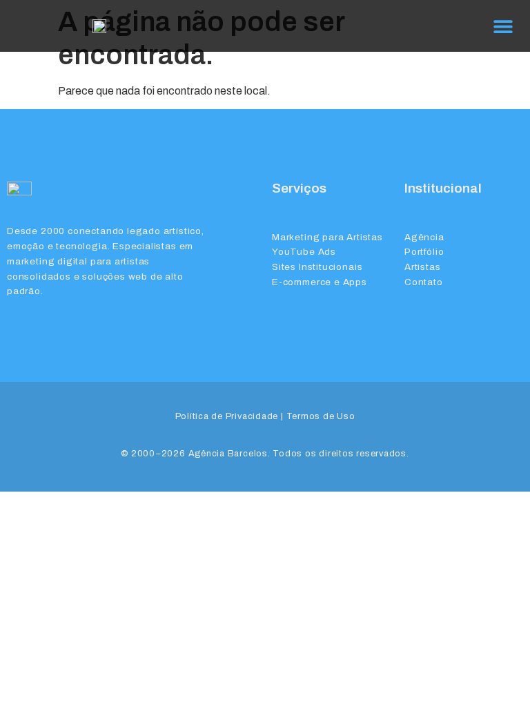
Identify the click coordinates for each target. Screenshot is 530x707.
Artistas (422, 267)
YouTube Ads (304, 251)
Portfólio (424, 251)
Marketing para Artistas (327, 237)
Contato (423, 282)
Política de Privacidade (227, 416)
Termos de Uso (320, 416)
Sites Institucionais (317, 267)
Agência (424, 237)
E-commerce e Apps (319, 282)
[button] (502, 25)
